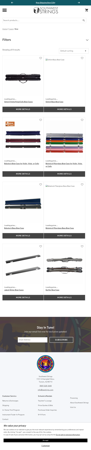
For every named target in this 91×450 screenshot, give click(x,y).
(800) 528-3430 (45, 386)
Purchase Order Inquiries (47, 410)
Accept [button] (45, 440)
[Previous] (12, 2)
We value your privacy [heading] (15, 426)
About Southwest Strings (79, 403)
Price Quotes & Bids (45, 405)
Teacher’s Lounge (45, 401)
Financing (74, 398)
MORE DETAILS (23, 109)
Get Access (52, 3)
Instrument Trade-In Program (13, 415)
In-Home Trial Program (11, 410)
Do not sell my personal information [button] (68, 435)
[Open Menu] (4, 10)
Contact (5, 419)
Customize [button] (45, 446)
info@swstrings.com (45, 390)
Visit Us (73, 407)
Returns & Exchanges (10, 401)
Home (4, 29)
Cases (11, 29)
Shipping (5, 405)
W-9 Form (42, 415)
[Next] (78, 2)
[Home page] (45, 10)
